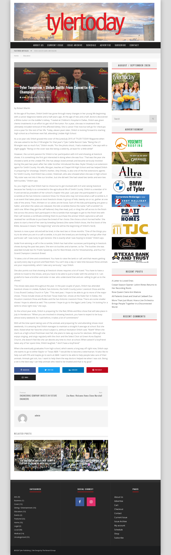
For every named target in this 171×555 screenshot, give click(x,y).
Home (16, 522)
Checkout (118, 509)
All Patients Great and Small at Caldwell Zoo (132, 296)
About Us (38, 45)
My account (119, 525)
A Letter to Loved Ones (122, 280)
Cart (116, 505)
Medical (17, 533)
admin (23, 97)
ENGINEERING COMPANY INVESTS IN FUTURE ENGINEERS (38, 396)
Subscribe (120, 45)
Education (33, 97)
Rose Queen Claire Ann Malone (45, 51)
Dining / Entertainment (23, 508)
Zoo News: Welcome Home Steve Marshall (84, 394)
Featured (17, 519)
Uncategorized (20, 537)
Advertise (105, 45)
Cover (16, 504)
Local (16, 530)
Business (17, 500)
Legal (16, 526)
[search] (153, 119)
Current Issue (55, 45)
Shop (116, 533)
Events (17, 515)
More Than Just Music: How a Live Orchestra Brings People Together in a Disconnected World (132, 303)
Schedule (91, 45)
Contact (134, 45)
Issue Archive (74, 45)
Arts (15, 497)
